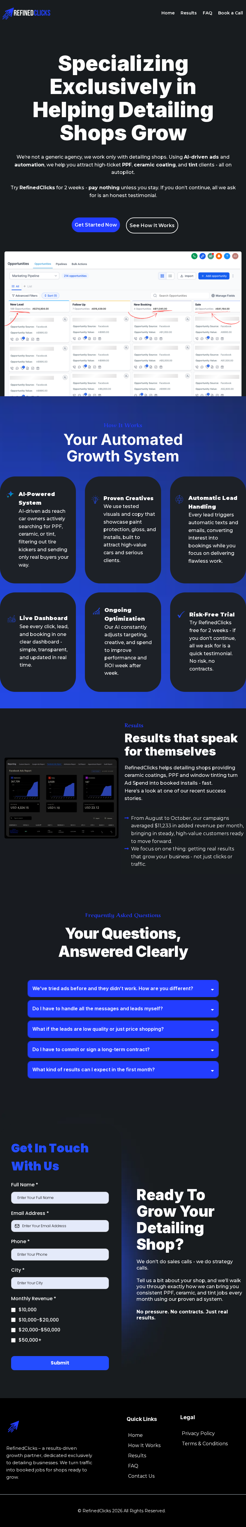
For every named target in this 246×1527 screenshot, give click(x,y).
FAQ (207, 13)
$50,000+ (30, 1340)
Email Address (30, 1213)
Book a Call (230, 13)
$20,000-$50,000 (39, 1329)
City (18, 1270)
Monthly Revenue (33, 1298)
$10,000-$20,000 (39, 1319)
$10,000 (28, 1309)
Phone (20, 1241)
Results (189, 13)
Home (168, 13)
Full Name (24, 1184)
